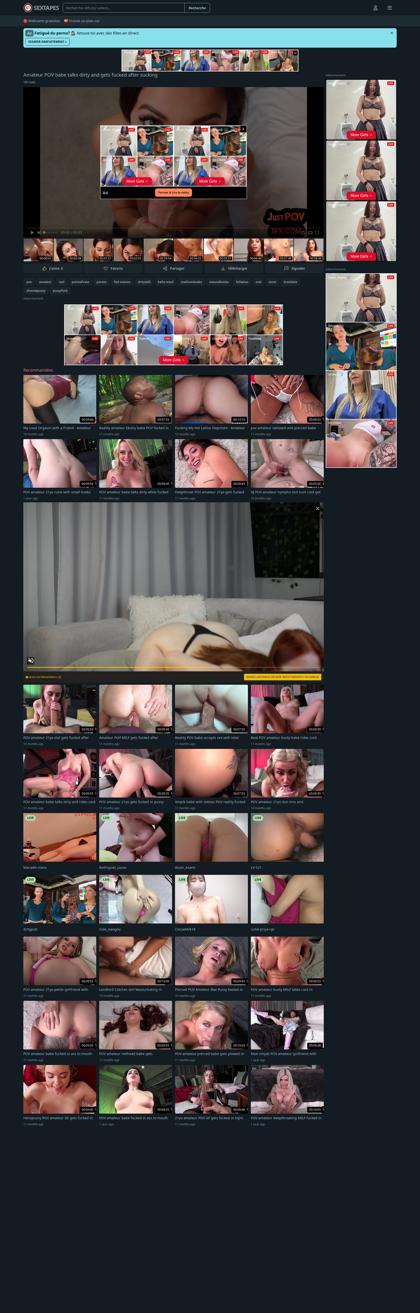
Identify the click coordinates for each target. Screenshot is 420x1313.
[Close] (392, 33)
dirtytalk (144, 282)
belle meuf (166, 282)
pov (29, 282)
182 (29, 82)
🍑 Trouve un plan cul (81, 20)
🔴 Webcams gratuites (41, 20)
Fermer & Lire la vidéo (173, 192)
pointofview (80, 282)
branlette (290, 282)
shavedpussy (35, 291)
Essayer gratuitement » (47, 42)
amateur (45, 282)
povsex (101, 282)
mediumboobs (191, 282)
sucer (272, 282)
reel (61, 282)
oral (258, 282)
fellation (242, 282)
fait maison (122, 282)
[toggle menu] (364, 8)
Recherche (197, 8)
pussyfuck (60, 291)
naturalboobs (219, 282)
